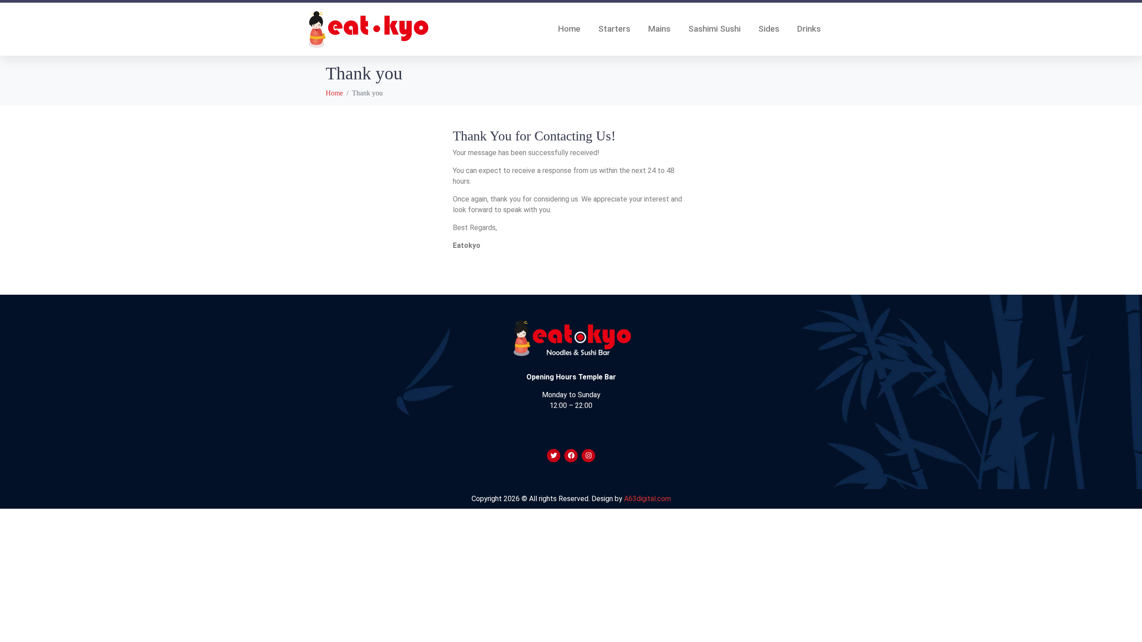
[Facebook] (571, 455)
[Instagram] (588, 455)
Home (569, 29)
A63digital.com (647, 498)
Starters (614, 29)
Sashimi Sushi (714, 29)
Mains (659, 29)
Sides (768, 29)
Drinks (809, 29)
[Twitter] (553, 455)
